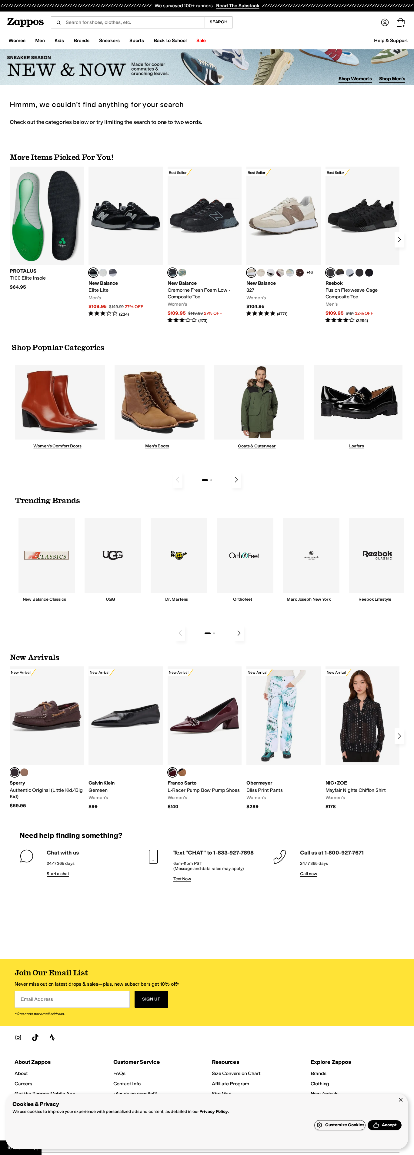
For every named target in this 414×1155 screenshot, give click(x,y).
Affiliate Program (230, 1084)
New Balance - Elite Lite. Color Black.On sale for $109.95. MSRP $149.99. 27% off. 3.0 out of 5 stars (125, 242)
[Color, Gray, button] (350, 272)
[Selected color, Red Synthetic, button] (172, 772)
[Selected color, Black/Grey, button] (172, 272)
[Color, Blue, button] (103, 272)
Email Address (37, 999)
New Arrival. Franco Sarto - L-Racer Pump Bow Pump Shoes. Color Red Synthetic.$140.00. (205, 738)
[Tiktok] (35, 1037)
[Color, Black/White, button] (369, 272)
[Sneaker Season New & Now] (207, 67)
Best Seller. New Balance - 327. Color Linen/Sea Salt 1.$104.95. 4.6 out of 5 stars (283, 242)
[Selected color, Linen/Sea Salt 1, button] (251, 272)
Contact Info (127, 1084)
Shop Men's (392, 78)
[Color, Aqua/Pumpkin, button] (182, 272)
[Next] (399, 239)
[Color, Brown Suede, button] (182, 772)
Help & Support (391, 40)
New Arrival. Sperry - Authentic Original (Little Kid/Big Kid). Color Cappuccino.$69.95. (47, 737)
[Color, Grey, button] (113, 272)
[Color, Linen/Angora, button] (261, 272)
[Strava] (52, 1037)
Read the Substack (237, 5)
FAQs (119, 1073)
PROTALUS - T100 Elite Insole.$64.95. (47, 228)
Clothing (320, 1084)
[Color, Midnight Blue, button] (24, 772)
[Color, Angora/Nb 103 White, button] (290, 272)
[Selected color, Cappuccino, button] (14, 772)
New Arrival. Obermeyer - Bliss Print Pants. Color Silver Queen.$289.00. (283, 738)
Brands (318, 1073)
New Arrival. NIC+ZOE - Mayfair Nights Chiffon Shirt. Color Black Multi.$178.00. (362, 738)
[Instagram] (18, 1037)
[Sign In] (385, 22)
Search (219, 22)
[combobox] (128, 22)
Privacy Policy (213, 1111)
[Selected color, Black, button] (93, 272)
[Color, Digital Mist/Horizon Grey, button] (270, 272)
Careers (23, 1084)
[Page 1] (205, 480)
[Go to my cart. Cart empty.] (401, 22)
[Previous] (177, 480)
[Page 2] (211, 480)
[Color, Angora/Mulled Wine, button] (280, 272)
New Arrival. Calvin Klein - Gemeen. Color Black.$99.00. (125, 738)
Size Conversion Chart (236, 1073)
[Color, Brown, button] (340, 272)
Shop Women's (355, 78)
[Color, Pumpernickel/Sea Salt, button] (300, 272)
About (21, 1073)
